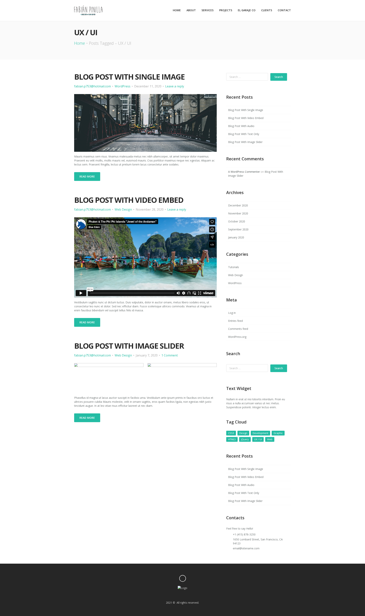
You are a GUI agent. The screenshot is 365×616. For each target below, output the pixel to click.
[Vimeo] (166, 595)
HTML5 (232, 439)
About (191, 10)
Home (177, 10)
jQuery (245, 439)
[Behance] (173, 595)
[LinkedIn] (205, 595)
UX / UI (258, 439)
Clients (266, 10)
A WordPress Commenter (244, 171)
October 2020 (236, 221)
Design (243, 433)
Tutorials (233, 267)
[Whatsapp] (192, 595)
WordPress (122, 86)
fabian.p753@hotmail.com (92, 86)
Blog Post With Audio (241, 126)
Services (207, 10)
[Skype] (198, 595)
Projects (225, 10)
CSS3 (231, 433)
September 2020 (238, 229)
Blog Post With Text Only (243, 134)
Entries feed (235, 321)
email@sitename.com (246, 548)
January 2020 (236, 237)
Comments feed (238, 329)
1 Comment (169, 355)
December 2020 (238, 205)
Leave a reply (174, 86)
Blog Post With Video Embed (128, 200)
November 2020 (238, 213)
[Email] (179, 595)
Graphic (278, 433)
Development (260, 433)
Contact (284, 10)
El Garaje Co (247, 10)
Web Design (123, 209)
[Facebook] (185, 595)
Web (269, 439)
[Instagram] (160, 595)
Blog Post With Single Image (129, 76)
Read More (87, 176)
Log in (232, 313)
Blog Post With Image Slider (129, 345)
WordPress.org (237, 337)
